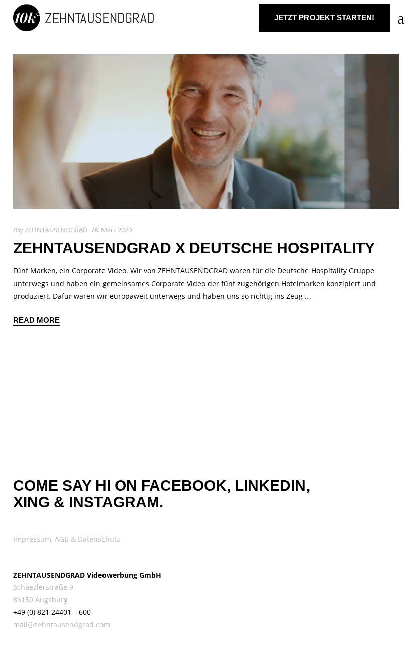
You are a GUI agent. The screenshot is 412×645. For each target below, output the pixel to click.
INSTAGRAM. (116, 502)
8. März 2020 (113, 229)
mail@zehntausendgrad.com (61, 624)
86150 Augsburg (40, 599)
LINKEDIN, (272, 485)
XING (31, 502)
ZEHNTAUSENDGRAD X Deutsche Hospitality (194, 248)
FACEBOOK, (186, 485)
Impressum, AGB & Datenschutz (66, 539)
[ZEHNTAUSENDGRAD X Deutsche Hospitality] (206, 131)
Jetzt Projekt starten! (324, 17)
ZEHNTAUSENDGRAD (56, 229)
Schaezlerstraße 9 (43, 587)
